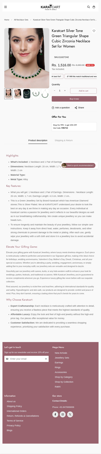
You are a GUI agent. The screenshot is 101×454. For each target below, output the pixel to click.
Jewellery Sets (62, 358)
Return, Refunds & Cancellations (23, 416)
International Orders (16, 411)
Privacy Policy (14, 425)
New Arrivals (61, 353)
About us (11, 401)
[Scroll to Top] (96, 440)
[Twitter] (70, 414)
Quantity (56, 84)
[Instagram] (63, 414)
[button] (94, 7)
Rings (57, 367)
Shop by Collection (64, 382)
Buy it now (74, 99)
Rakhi (57, 386)
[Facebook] (55, 414)
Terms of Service (15, 420)
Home (6, 20)
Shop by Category (64, 377)
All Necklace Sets (21, 20)
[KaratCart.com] (50, 7)
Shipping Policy (14, 406)
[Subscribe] (46, 359)
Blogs (9, 430)
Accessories (61, 372)
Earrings (59, 362)
